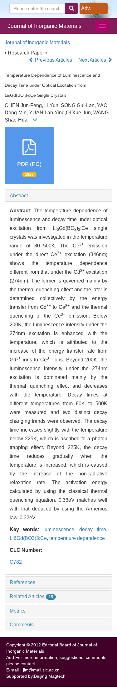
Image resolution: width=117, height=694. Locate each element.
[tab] (58, 196)
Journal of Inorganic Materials (44, 26)
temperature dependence (77, 538)
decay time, (93, 529)
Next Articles (92, 60)
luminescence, (61, 529)
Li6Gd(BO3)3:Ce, (29, 538)
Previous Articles (53, 60)
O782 (16, 562)
